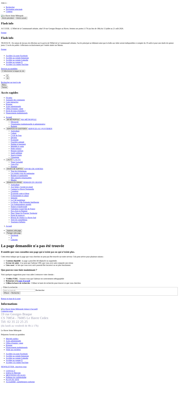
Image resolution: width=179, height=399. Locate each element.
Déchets (14, 138)
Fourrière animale (17, 142)
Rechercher (10, 7)
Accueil (9, 117)
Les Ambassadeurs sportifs (21, 204)
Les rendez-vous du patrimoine (22, 173)
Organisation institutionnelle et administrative (28, 124)
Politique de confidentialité (16, 377)
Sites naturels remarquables (21, 178)
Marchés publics (12, 339)
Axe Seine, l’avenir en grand (22, 187)
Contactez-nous (7, 311)
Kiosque (9, 104)
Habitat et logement (18, 144)
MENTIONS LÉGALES (15, 375)
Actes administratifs (13, 106)
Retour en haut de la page (11, 299)
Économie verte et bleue (20, 193)
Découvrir (15, 122)
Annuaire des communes (15, 100)
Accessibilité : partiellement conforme (20, 382)
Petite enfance (16, 149)
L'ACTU (17, 160)
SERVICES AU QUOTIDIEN (40, 129)
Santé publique (16, 153)
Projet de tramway (18, 215)
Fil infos (9, 98)
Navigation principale (14, 9)
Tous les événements (19, 171)
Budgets (14, 126)
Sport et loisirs (16, 155)
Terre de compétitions (19, 220)
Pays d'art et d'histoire (19, 211)
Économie (15, 140)
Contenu (9, 11)
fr (7, 75)
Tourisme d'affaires (18, 222)
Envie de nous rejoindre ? (15, 111)
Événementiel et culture (20, 196)
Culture (13, 133)
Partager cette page (14, 233)
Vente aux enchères (13, 350)
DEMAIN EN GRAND (32, 182)
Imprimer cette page (14, 230)
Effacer (6, 293)
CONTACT (10, 371)
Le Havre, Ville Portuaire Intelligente (25, 202)
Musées (14, 180)
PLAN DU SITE (12, 380)
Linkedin (14, 240)
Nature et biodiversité (19, 207)
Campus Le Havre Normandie (22, 189)
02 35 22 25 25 (17, 322)
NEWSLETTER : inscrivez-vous (14, 367)
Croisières (14, 191)
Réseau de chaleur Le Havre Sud (23, 218)
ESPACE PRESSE (13, 373)
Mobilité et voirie (17, 146)
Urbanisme (15, 157)
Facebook (14, 235)
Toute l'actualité (17, 162)
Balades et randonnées (19, 176)
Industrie (14, 198)
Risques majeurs (17, 151)
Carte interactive (12, 102)
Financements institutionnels (17, 113)
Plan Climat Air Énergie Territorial (24, 213)
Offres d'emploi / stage (14, 109)
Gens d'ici (14, 164)
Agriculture (15, 131)
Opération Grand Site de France (23, 209)
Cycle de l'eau (16, 135)
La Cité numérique (18, 200)
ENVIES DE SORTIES (33, 169)
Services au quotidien (9, 69)
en (8, 78)
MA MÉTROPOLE (29, 119)
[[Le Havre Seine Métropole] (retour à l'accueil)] (19, 309)
